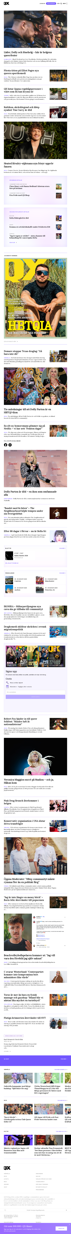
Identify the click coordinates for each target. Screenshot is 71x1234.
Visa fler (12, 242)
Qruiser (6, 1184)
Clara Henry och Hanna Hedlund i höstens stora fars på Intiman (29, 187)
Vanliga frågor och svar (44, 1179)
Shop (5, 1187)
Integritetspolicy (41, 1187)
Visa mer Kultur (61, 1131)
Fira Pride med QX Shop (19, 195)
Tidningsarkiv (40, 1181)
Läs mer (6, 1051)
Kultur (11, 216)
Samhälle (7, 1173)
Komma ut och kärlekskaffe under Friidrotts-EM (29, 227)
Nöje (5, 1176)
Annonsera (39, 1173)
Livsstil (11, 233)
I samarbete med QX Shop (17, 193)
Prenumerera (51, 3)
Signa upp (61, 1228)
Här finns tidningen (42, 1184)
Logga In (42, 3)
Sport (11, 224)
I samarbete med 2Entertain (18, 184)
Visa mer (62, 548)
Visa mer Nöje (61, 1100)
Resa (5, 1181)
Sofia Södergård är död (19, 218)
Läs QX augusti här (10, 341)
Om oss (38, 1176)
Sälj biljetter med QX (12, 563)
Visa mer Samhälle (60, 1069)
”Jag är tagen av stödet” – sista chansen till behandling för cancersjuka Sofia (27, 237)
